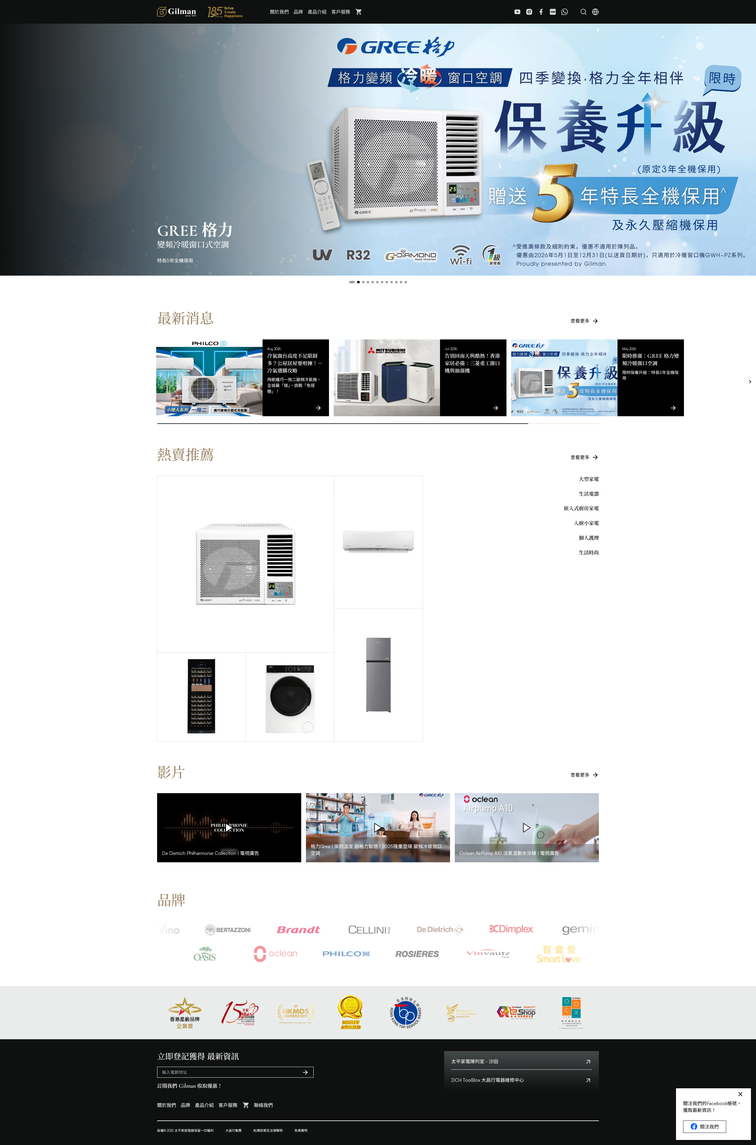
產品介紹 (317, 12)
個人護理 (589, 537)
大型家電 (589, 479)
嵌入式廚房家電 (581, 508)
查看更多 (580, 321)
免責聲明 (300, 1130)
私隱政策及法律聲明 (268, 1130)
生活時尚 (589, 552)
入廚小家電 (586, 523)
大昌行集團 (233, 1130)
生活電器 (589, 493)
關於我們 (279, 12)
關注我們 (709, 1127)
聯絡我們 (263, 1105)
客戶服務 (340, 12)
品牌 (298, 12)
